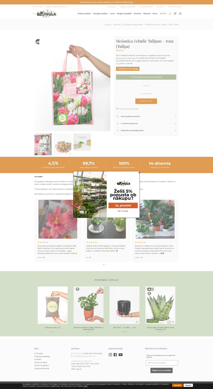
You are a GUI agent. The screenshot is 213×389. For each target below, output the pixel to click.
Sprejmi (177, 385)
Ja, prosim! (123, 205)
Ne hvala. (123, 211)
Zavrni (188, 385)
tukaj (85, 386)
